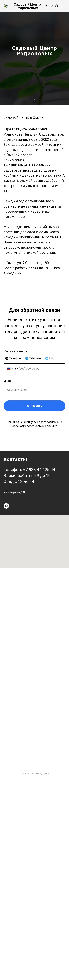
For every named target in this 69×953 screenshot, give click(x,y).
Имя (7, 943)
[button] (46, 6)
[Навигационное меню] (63, 6)
